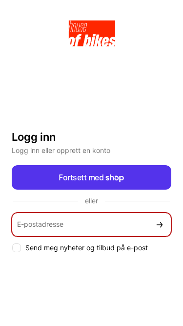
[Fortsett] (159, 224)
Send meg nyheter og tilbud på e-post (86, 247)
